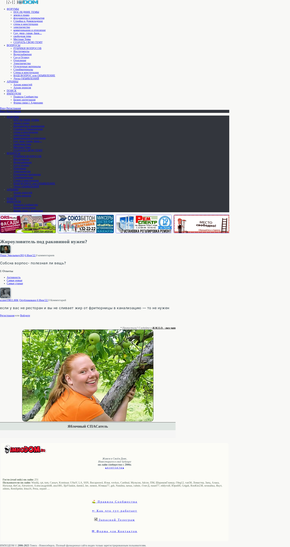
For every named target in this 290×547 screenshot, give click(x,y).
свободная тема (22, 36)
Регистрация (13, 108)
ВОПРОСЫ (13, 45)
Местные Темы (22, 39)
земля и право (21, 15)
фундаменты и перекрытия (28, 18)
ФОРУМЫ (13, 9)
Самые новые (14, 280)
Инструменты (21, 51)
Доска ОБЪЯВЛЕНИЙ (26, 78)
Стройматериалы (23, 69)
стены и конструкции (25, 24)
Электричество (22, 63)
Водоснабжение (22, 54)
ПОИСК (11, 90)
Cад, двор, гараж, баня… (27, 33)
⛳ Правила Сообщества (114, 501)
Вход (3, 108)
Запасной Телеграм (116, 520)
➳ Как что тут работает (114, 511)
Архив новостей (22, 84)
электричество (21, 27)
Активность (13, 277)
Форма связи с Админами (28, 102)
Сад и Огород (21, 57)
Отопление (19, 60)
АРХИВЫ (12, 81)
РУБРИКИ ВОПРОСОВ (27, 48)
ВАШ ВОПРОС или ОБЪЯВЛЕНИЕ (34, 75)
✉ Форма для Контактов (114, 531)
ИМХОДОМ (14, 93)
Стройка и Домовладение (28, 21)
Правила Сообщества (25, 96)
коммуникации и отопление (29, 30)
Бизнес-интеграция (24, 99)
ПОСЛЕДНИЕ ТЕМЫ (26, 12)
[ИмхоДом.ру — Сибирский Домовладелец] (22, 3)
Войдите (25, 315)
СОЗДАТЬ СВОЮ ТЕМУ (28, 42)
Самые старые (15, 283)
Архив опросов (22, 87)
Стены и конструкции (26, 72)
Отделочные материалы (27, 66)
